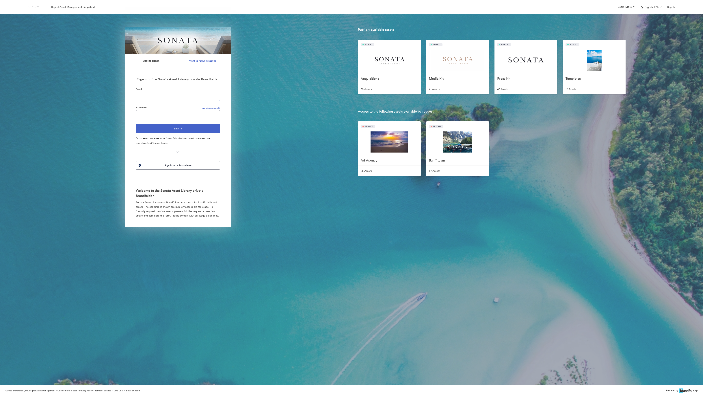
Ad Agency (369, 160)
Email (139, 89)
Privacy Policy (172, 138)
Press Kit (503, 78)
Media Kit (436, 78)
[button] (651, 7)
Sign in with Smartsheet (178, 165)
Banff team (437, 160)
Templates (573, 78)
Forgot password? (210, 107)
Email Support (133, 390)
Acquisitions (370, 78)
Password (141, 107)
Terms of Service (160, 143)
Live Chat (118, 390)
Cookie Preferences (67, 390)
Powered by (672, 390)
